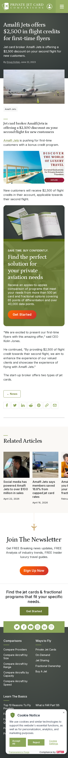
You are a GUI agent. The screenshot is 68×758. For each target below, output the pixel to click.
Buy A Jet (41, 671)
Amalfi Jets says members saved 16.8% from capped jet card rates (43, 489)
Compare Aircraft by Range (15, 665)
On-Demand (43, 654)
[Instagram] (37, 627)
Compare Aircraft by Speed (15, 683)
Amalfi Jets (11, 140)
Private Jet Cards (46, 649)
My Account (49, 6)
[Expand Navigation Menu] (62, 6)
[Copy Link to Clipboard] (46, 405)
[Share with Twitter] (14, 405)
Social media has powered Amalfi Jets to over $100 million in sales (15, 487)
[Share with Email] (54, 405)
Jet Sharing (42, 660)
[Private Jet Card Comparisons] (22, 6)
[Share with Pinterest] (38, 405)
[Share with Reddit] (30, 405)
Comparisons (12, 641)
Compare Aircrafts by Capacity (16, 674)
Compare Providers (15, 649)
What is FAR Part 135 (47, 705)
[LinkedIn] (44, 627)
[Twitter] (17, 627)
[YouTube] (31, 627)
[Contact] (51, 627)
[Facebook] (24, 627)
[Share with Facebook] (6, 405)
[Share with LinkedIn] (22, 405)
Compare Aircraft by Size (15, 656)
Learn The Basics (15, 696)
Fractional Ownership (48, 665)
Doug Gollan (13, 62)
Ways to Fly (43, 641)
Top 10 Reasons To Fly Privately (17, 707)
